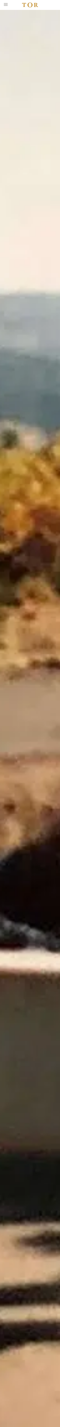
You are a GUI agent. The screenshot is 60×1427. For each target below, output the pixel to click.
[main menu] (6, 4)
